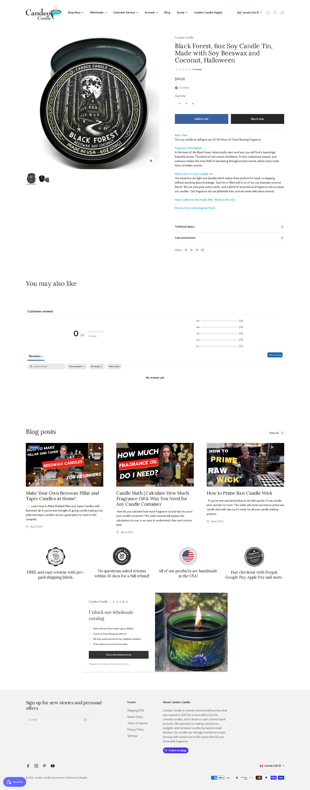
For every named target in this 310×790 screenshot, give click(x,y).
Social (180, 12)
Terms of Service (137, 723)
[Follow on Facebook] (28, 766)
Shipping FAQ (135, 710)
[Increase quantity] (193, 104)
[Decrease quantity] (179, 104)
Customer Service (124, 12)
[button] (219, 321)
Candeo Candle (184, 37)
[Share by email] (202, 250)
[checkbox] (114, 366)
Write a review (275, 355)
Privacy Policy (135, 729)
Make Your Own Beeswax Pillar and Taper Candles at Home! (62, 495)
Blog (167, 12)
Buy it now (257, 118)
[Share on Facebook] (186, 250)
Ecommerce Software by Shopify (69, 777)
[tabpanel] (155, 388)
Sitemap (132, 735)
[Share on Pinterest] (197, 250)
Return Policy (135, 717)
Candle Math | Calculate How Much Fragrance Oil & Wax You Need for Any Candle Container (152, 498)
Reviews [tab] (36, 356)
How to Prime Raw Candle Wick (239, 493)
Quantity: (180, 96)
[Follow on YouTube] (53, 766)
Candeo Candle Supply (208, 12)
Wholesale (96, 12)
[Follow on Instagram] (36, 766)
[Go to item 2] (44, 178)
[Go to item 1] (31, 178)
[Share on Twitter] (191, 250)
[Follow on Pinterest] (44, 766)
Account (150, 12)
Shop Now (74, 12)
